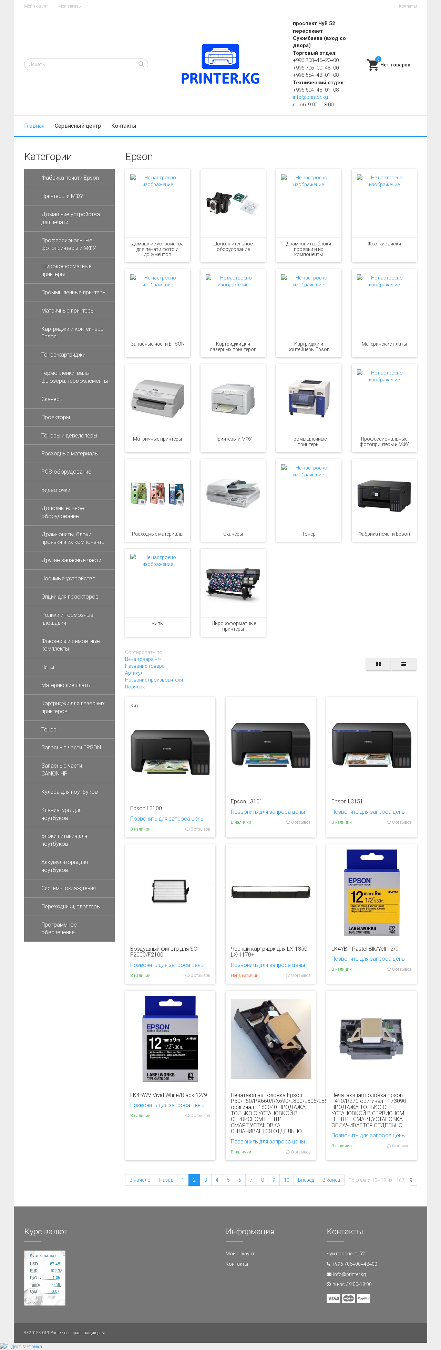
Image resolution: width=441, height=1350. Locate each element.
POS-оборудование (66, 471)
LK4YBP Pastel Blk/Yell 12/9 (365, 949)
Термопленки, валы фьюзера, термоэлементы (74, 377)
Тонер (309, 534)
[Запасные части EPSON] (157, 303)
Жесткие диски (384, 243)
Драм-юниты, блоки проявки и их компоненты (308, 249)
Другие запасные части (71, 560)
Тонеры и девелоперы (69, 435)
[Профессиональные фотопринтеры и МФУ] (384, 398)
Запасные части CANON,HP (61, 769)
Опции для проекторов (70, 596)
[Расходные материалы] (157, 493)
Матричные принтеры (157, 439)
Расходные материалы (157, 534)
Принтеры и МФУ (233, 439)
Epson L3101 (247, 801)
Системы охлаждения (68, 888)
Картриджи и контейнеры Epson (309, 346)
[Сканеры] (233, 493)
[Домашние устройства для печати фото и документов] (157, 203)
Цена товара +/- (143, 659)
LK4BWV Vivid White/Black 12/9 (168, 1095)
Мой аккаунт (36, 6)
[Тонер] (308, 493)
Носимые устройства (68, 578)
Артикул (134, 673)
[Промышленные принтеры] (308, 398)
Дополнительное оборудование (233, 246)
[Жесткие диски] (384, 203)
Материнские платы (384, 344)
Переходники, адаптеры (71, 906)
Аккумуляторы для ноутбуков (64, 866)
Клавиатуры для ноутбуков (61, 814)
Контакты (408, 6)
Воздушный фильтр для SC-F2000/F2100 (164, 952)
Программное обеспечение (59, 928)
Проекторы (55, 417)
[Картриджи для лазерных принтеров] (233, 303)
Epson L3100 (146, 808)
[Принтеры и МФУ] (233, 398)
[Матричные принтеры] (157, 398)
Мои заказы (70, 6)
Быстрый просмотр (170, 790)
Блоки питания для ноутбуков (64, 840)
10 (286, 1180)
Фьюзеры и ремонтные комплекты (70, 645)
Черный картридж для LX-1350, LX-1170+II (269, 952)
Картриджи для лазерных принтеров (233, 346)
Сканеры (233, 534)
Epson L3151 (347, 801)
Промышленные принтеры (308, 441)
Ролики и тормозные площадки (67, 619)
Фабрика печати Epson (384, 534)
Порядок (135, 686)
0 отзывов (199, 829)
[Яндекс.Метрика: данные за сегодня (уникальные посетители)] (21, 1346)
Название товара (145, 666)
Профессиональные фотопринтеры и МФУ (384, 441)
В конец (331, 1180)
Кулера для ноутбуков (69, 792)
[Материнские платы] (384, 303)
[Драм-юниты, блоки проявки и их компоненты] (308, 203)
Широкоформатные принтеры (233, 626)
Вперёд (306, 1180)
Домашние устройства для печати (70, 218)
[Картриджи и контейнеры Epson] (308, 303)
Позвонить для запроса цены (167, 818)
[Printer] (220, 64)
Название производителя (154, 680)
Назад (166, 1180)
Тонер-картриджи (63, 354)
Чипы (158, 623)
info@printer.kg (310, 97)
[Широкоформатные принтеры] (233, 583)
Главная (34, 126)
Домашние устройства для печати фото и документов (158, 249)
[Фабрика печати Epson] (384, 493)
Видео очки (55, 490)
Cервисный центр (78, 126)
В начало (140, 1180)
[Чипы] (157, 583)
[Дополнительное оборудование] (233, 203)
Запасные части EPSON (158, 344)
